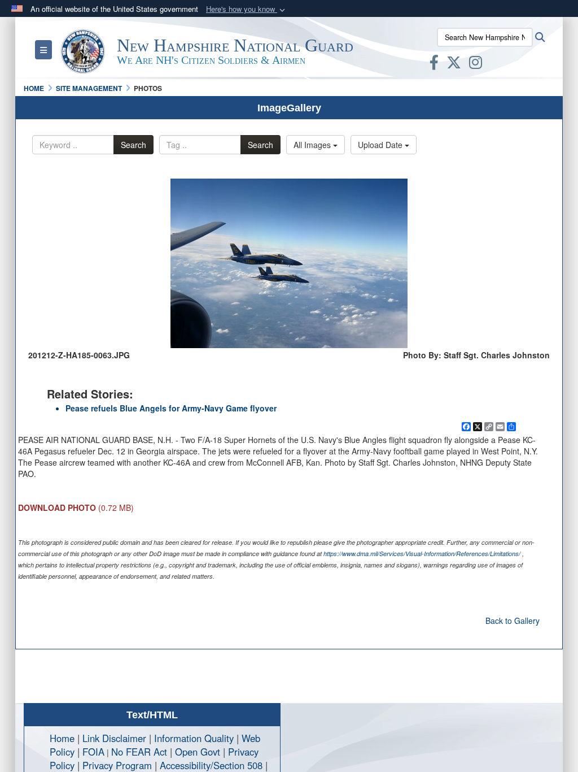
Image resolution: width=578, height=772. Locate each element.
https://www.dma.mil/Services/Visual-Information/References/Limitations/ (421, 553)
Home (62, 738)
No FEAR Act (139, 751)
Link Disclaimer (114, 738)
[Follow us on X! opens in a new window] (453, 64)
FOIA (93, 751)
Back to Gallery (512, 620)
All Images (313, 144)
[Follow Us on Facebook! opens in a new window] (434, 64)
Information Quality (194, 738)
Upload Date (381, 144)
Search (133, 144)
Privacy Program (117, 765)
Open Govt (199, 751)
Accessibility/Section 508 (211, 765)
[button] (246, 9)
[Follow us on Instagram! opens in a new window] (475, 64)
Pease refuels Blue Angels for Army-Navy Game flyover (171, 408)
